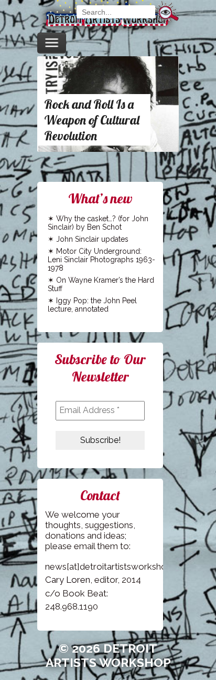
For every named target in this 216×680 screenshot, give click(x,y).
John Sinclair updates (92, 239)
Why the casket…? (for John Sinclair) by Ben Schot (98, 222)
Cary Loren (67, 579)
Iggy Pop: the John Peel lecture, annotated (92, 304)
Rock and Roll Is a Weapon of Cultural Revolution (91, 119)
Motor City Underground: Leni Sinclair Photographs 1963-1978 (101, 259)
